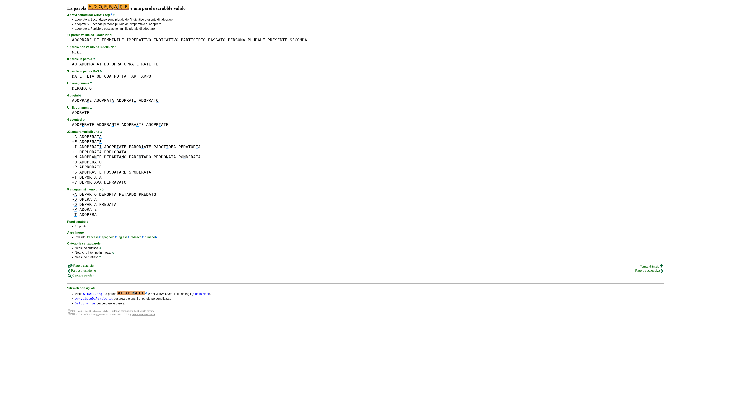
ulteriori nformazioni (122, 311)
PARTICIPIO (193, 39)
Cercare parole (82, 275)
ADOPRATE (83, 124)
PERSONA (236, 39)
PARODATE (140, 146)
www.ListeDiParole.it (94, 298)
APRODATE (90, 167)
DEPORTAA (90, 177)
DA (74, 76)
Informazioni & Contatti (143, 314)
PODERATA (189, 157)
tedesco (136, 237)
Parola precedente (83, 270)
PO (116, 76)
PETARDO (127, 194)
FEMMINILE (113, 39)
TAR (132, 76)
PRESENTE (277, 39)
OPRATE (131, 64)
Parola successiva (648, 270)
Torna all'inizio (650, 266)
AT (99, 64)
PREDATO (147, 194)
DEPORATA (90, 152)
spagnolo (108, 237)
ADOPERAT (90, 136)
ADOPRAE (82, 100)
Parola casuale (83, 265)
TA (123, 76)
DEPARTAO (115, 157)
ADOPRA (86, 64)
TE (156, 64)
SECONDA (298, 39)
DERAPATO (82, 88)
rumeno (150, 237)
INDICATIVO (166, 39)
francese (93, 237)
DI (96, 39)
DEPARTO (88, 194)
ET (81, 76)
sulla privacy (147, 311)
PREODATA (115, 152)
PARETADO (140, 157)
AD (74, 64)
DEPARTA (88, 204)
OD (99, 76)
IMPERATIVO (138, 39)
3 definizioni (201, 294)
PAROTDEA (165, 146)
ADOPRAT (104, 100)
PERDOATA (165, 157)
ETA (90, 76)
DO (106, 64)
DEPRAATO (115, 182)
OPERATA (88, 199)
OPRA (116, 64)
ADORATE (80, 112)
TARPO (145, 76)
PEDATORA (189, 146)
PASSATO (216, 39)
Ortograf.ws (85, 303)
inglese (123, 237)
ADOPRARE (82, 39)
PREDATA (108, 204)
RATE (146, 64)
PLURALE (256, 39)
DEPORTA (108, 194)
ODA (108, 76)
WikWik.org (101, 15)
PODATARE (115, 172)
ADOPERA (88, 214)
